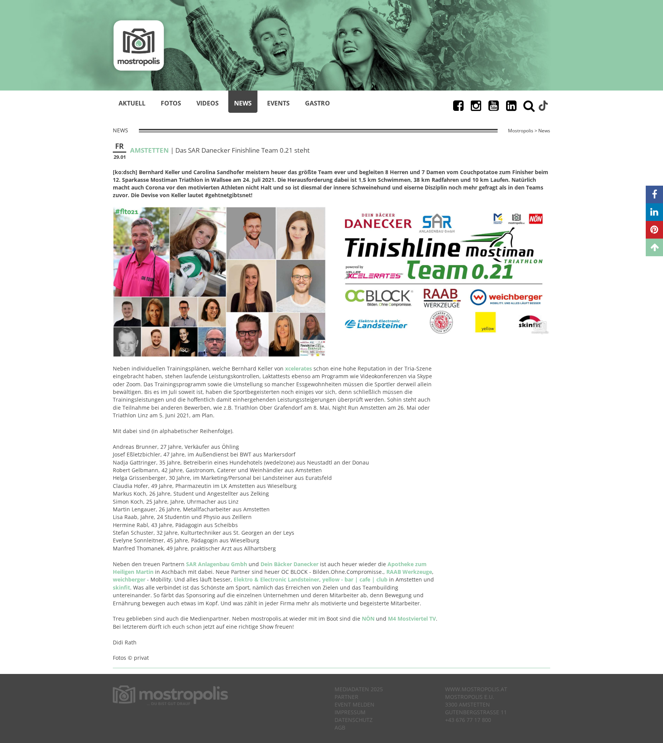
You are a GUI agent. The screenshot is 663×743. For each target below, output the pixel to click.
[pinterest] (654, 230)
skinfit (121, 587)
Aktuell (132, 103)
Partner (346, 696)
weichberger (129, 579)
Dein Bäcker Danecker (289, 564)
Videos (207, 103)
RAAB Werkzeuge (409, 571)
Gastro (317, 103)
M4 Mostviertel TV (412, 618)
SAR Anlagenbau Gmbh (216, 564)
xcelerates (298, 368)
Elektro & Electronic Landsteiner (276, 579)
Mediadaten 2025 (359, 689)
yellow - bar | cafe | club (355, 579)
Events (278, 103)
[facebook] (654, 194)
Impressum (350, 712)
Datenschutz (354, 719)
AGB (340, 727)
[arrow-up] (654, 247)
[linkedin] (654, 212)
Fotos (171, 103)
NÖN (368, 618)
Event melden (354, 704)
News (243, 103)
